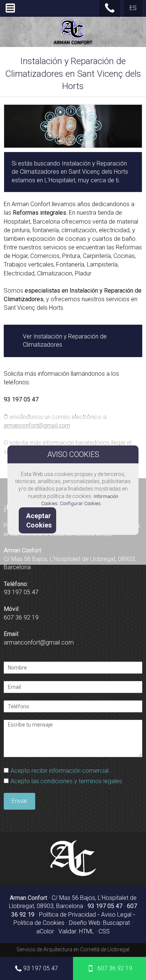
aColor (45, 931)
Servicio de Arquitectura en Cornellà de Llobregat (73, 949)
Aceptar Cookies (39, 520)
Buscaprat (116, 922)
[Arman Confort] (73, 874)
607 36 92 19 (114, 968)
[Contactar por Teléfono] (110, 11)
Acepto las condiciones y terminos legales (66, 781)
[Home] (72, 44)
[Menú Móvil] (10, 12)
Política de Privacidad (67, 914)
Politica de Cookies (38, 922)
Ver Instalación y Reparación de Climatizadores (65, 340)
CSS (104, 931)
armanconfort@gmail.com (39, 642)
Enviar (19, 800)
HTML (86, 931)
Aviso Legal (116, 914)
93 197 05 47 (40, 968)
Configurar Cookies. (81, 503)
